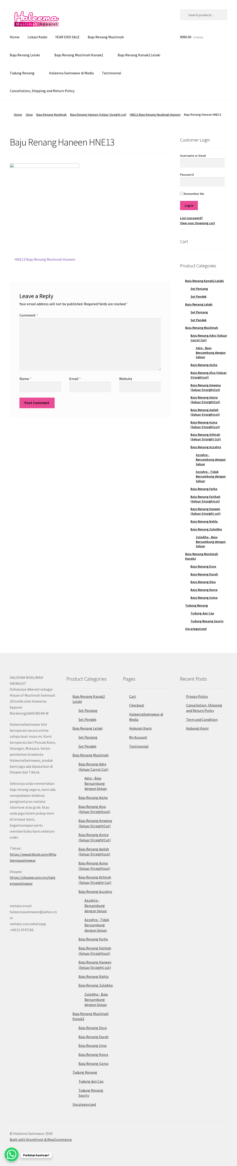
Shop (29, 114)
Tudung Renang (22, 73)
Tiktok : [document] (33, 854)
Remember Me (193, 194)
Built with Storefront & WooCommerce (41, 1139)
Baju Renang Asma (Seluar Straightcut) (205, 424)
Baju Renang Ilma (203, 582)
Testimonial (111, 73)
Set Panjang (199, 289)
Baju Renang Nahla (204, 521)
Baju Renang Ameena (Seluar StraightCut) (205, 387)
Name (25, 378)
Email (75, 378)
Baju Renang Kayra (204, 590)
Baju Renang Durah (204, 574)
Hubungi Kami (140, 728)
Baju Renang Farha (203, 489)
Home (14, 37)
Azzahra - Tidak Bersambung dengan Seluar (211, 476)
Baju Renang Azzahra (205, 447)
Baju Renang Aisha (203, 365)
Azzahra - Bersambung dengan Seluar (211, 459)
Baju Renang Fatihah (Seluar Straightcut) (205, 499)
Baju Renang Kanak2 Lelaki (139, 55)
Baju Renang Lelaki (25, 55)
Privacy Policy (197, 696)
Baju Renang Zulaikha (206, 529)
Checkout (136, 705)
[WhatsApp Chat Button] (12, 1154)
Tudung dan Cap (202, 613)
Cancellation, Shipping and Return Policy (42, 90)
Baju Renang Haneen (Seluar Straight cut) (98, 114)
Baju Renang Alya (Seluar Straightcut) (208, 375)
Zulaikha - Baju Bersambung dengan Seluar (211, 541)
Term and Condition (202, 719)
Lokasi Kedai (37, 37)
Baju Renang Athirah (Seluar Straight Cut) (205, 436)
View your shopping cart (197, 223)
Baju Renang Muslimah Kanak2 (78, 55)
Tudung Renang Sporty (207, 621)
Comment (28, 315)
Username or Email (193, 156)
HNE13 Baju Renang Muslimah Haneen (155, 114)
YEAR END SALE (67, 37)
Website (125, 378)
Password (187, 174)
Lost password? (191, 218)
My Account (138, 737)
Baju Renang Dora (203, 566)
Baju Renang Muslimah (106, 37)
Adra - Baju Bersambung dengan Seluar (211, 352)
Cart (132, 696)
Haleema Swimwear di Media (71, 73)
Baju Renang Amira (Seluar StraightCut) (205, 399)
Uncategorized (195, 629)
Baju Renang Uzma (204, 597)
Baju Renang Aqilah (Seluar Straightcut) (205, 412)
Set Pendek (198, 296)
